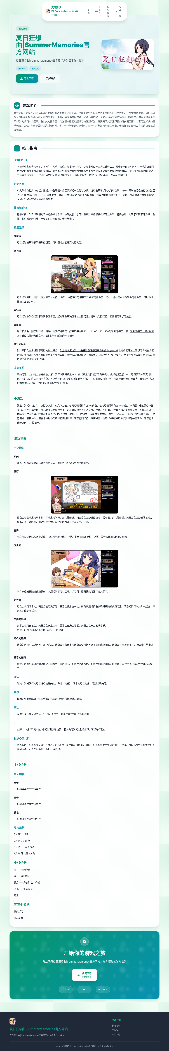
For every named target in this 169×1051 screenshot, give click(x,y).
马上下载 (116, 1034)
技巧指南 (116, 1030)
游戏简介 (116, 1025)
